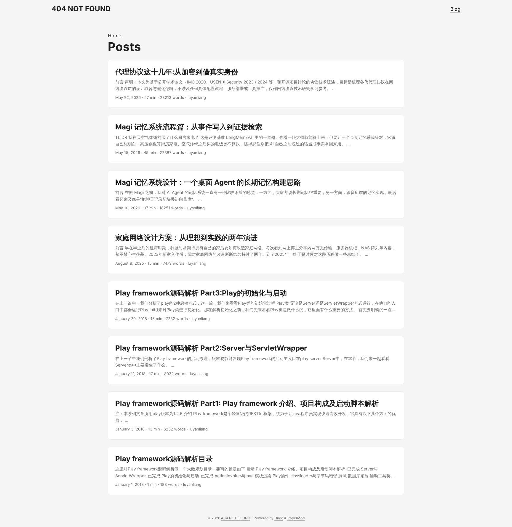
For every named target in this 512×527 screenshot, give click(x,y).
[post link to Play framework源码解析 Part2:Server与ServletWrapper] (256, 360)
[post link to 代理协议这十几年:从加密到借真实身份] (256, 84)
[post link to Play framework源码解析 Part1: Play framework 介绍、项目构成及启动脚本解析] (256, 415)
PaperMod (296, 518)
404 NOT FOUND (81, 8)
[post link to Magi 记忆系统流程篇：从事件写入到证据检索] (256, 139)
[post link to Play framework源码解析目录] (256, 471)
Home (114, 35)
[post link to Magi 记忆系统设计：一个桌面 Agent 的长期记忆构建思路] (256, 194)
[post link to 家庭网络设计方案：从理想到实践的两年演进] (256, 250)
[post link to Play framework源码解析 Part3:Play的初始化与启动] (256, 305)
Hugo (278, 518)
